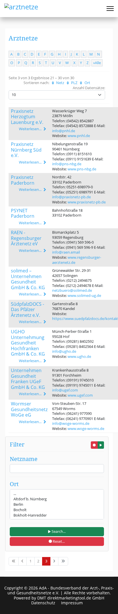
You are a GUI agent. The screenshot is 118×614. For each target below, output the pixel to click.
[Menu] (110, 8)
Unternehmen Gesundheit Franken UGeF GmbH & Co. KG (28, 378)
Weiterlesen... (30, 129)
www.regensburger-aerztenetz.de (76, 260)
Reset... (58, 541)
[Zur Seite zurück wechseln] (22, 561)
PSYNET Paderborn (22, 213)
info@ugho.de (64, 351)
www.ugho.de (79, 356)
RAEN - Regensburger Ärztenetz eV (26, 238)
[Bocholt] (57, 510)
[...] (57, 493)
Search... (58, 531)
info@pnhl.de (63, 130)
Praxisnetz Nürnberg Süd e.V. (26, 149)
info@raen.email (66, 252)
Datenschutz (43, 602)
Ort (87, 82)
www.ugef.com (80, 395)
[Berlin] (57, 504)
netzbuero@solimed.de (72, 290)
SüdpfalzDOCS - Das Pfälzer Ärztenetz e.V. (27, 309)
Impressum (72, 602)
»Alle (97, 62)
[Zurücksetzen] (94, 445)
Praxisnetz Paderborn (22, 180)
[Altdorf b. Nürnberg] (57, 499)
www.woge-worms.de (86, 428)
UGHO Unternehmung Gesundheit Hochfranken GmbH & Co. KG (28, 343)
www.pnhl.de (79, 135)
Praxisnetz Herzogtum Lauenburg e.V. (27, 116)
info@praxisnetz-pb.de (71, 196)
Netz (59, 82)
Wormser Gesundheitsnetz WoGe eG (29, 409)
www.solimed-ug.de (84, 295)
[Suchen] (101, 445)
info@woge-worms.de (70, 423)
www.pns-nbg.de (82, 169)
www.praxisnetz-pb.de (87, 202)
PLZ (73, 82)
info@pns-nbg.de (66, 163)
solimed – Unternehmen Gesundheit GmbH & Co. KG (28, 279)
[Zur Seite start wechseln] (14, 561)
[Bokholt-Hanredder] (57, 515)
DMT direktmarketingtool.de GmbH (70, 598)
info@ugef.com (65, 390)
